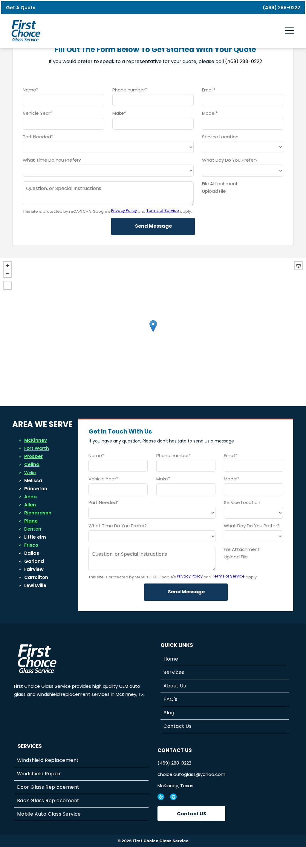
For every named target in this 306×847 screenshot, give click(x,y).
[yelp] (160, 798)
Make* (119, 113)
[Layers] (298, 265)
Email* (208, 90)
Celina (31, 464)
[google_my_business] (173, 798)
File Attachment (220, 183)
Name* (30, 90)
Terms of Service (162, 210)
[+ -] (153, 332)
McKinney (35, 440)
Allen (30, 505)
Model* (210, 113)
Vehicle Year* (37, 113)
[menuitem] (224, 659)
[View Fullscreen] (7, 285)
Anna (30, 497)
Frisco (31, 545)
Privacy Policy (124, 210)
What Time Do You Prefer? (52, 160)
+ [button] (7, 265)
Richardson (37, 513)
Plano (31, 521)
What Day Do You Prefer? (230, 160)
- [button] (7, 273)
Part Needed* (38, 137)
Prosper (33, 456)
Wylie (30, 472)
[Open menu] (289, 30)
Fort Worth (36, 448)
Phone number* (129, 90)
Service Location (220, 137)
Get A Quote (21, 7)
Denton (32, 529)
